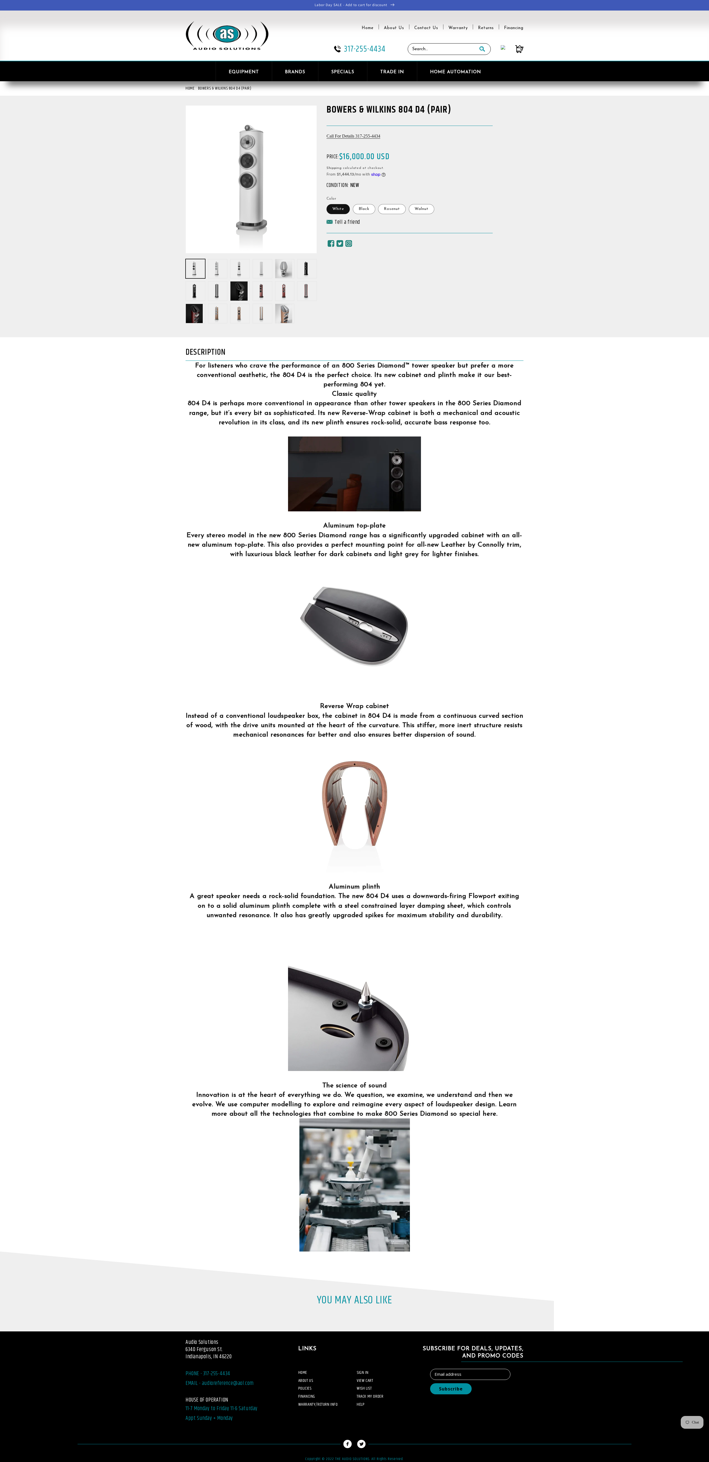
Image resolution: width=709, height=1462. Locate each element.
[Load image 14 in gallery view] (307, 291)
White (338, 209)
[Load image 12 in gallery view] (262, 291)
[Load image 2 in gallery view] (218, 269)
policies (305, 1388)
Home (368, 28)
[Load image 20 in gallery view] (285, 313)
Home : (191, 88)
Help (360, 1404)
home (302, 1372)
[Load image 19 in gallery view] (262, 313)
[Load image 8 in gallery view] (195, 291)
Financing (513, 28)
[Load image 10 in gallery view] (240, 291)
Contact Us (426, 28)
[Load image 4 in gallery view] (262, 269)
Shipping (334, 168)
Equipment (244, 72)
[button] (343, 224)
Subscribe (451, 1389)
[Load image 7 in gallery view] (307, 269)
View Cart (365, 1380)
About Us (394, 28)
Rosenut (392, 209)
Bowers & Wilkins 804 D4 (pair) (224, 88)
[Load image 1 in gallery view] (195, 269)
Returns (486, 28)
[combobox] (441, 49)
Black (364, 209)
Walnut (421, 209)
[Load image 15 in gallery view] (195, 313)
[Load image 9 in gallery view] (218, 291)
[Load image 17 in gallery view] (218, 313)
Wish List (364, 1388)
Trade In (392, 72)
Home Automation (455, 72)
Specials (342, 72)
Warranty (458, 28)
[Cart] (514, 49)
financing (306, 1396)
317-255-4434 (365, 49)
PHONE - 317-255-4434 (208, 1373)
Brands (295, 72)
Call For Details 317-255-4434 (353, 136)
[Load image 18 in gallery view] (240, 313)
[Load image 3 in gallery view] (240, 269)
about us (305, 1380)
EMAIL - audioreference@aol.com (220, 1383)
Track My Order (370, 1396)
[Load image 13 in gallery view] (285, 291)
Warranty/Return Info (318, 1404)
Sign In (362, 1372)
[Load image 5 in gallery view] (285, 269)
